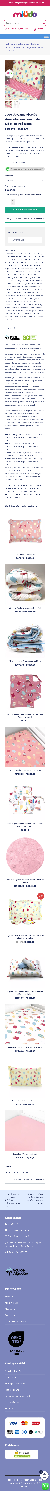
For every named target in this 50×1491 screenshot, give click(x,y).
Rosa (36, 262)
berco (32, 268)
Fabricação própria (19, 274)
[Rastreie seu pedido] (6, 28)
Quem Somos (11, 1377)
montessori (24, 308)
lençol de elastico (34, 292)
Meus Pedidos (11, 1303)
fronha (30, 274)
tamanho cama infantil (22, 317)
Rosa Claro (16, 265)
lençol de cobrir (19, 292)
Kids (6, 262)
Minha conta (26, 29)
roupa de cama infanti (14, 313)
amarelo (20, 268)
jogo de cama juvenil (26, 281)
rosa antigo (29, 311)
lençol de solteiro (27, 296)
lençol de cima (24, 289)
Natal (27, 262)
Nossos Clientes (12, 1402)
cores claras (31, 271)
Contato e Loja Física (14, 1371)
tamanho (9, 176)
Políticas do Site (12, 1390)
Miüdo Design (37, 305)
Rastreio (12, 29)
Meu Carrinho (11, 1309)
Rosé (24, 265)
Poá (31, 262)
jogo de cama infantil (19, 277)
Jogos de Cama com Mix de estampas (26, 259)
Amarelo (19, 253)
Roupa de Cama (33, 265)
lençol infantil (14, 298)
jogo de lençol (29, 283)
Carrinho (41, 29)
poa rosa (39, 308)
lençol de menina (12, 296)
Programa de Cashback (15, 1321)
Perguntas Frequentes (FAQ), (17, 494)
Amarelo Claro (30, 253)
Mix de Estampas (12, 308)
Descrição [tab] (11, 328)
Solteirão (8, 317)
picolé (32, 308)
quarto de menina (12, 311)
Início (7, 44)
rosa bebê (39, 311)
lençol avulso (17, 287)
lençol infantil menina (14, 302)
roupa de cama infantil (33, 313)
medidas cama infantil (14, 305)
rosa (22, 311)
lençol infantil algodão (30, 298)
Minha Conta (10, 1297)
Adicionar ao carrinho (25, 210)
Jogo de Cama (24, 256)
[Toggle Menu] (46, 36)
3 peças (13, 268)
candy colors (20, 271)
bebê (27, 268)
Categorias (17, 44)
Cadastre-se (10, 1315)
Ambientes (10, 1408)
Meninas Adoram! (16, 262)
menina (27, 305)
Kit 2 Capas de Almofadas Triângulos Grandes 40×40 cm (12, 1200)
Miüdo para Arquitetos (15, 1384)
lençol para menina (32, 302)
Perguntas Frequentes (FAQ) (17, 1396)
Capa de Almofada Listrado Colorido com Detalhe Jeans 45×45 (34, 1198)
